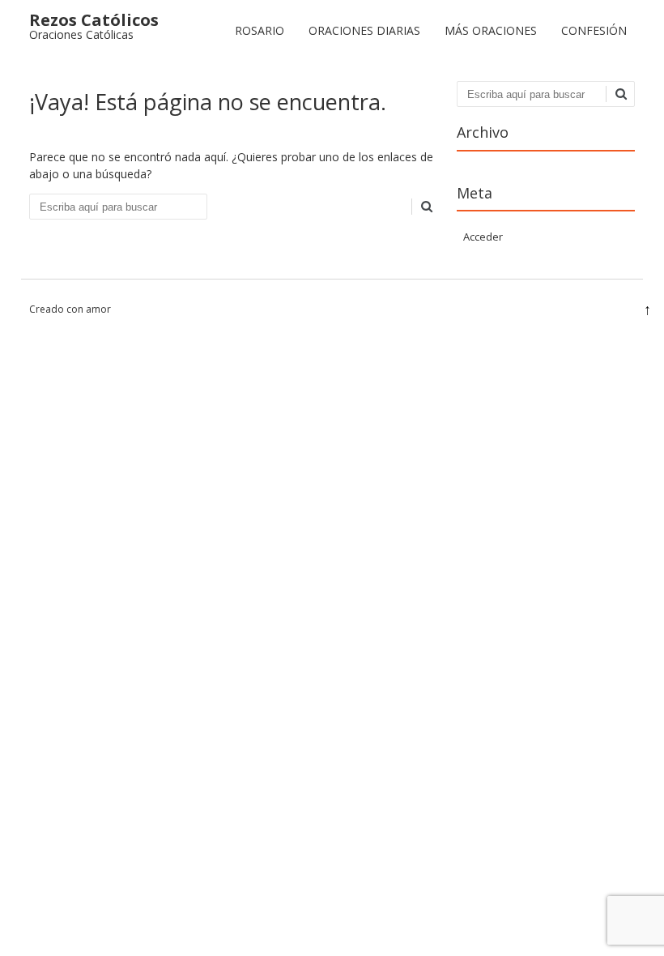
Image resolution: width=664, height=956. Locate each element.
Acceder (483, 236)
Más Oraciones (491, 30)
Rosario (259, 30)
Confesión (594, 30)
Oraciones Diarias (364, 30)
